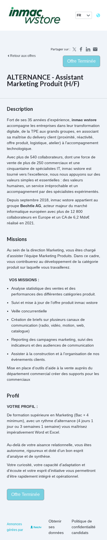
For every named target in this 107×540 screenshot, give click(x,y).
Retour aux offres (23, 56)
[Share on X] (74, 49)
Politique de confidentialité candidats (83, 527)
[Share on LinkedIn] (88, 49)
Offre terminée (81, 61)
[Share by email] (95, 49)
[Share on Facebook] (81, 49)
